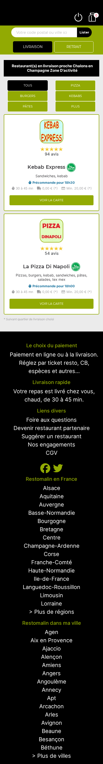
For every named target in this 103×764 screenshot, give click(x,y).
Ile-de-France (51, 579)
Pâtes (27, 106)
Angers (51, 673)
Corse (51, 554)
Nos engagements (51, 444)
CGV (52, 453)
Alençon (51, 657)
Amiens (51, 665)
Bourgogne (52, 521)
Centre (51, 537)
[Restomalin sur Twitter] (58, 468)
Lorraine (51, 603)
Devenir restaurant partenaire (52, 428)
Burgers (27, 96)
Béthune (51, 747)
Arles (51, 714)
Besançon (51, 739)
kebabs (75, 96)
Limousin (51, 595)
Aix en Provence (51, 640)
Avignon (51, 723)
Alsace (51, 488)
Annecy (51, 689)
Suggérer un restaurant (52, 436)
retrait (73, 46)
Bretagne (51, 529)
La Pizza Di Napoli (47, 267)
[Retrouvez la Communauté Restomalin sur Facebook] (46, 468)
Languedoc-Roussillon (51, 587)
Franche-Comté (51, 562)
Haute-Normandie (51, 570)
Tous (28, 85)
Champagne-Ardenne (52, 545)
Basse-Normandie (51, 513)
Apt (51, 698)
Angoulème (51, 681)
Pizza (75, 85)
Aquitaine (52, 496)
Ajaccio (51, 648)
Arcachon (51, 706)
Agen (51, 632)
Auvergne (51, 504)
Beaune (51, 731)
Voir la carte (52, 200)
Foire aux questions (51, 419)
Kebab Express (47, 167)
